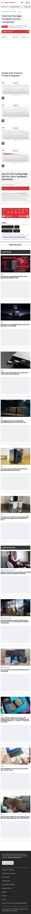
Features (4, 26)
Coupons (4, 895)
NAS (19, 11)
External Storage (7, 227)
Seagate (16, 231)
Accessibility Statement (8, 884)
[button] (29, 2)
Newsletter (26, 37)
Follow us (17, 37)
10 (23, 210)
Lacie (16, 227)
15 (19, 212)
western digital (7, 231)
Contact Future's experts (8, 873)
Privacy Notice (23, 195)
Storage (14, 11)
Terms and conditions (8, 869)
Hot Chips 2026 (15, 7)
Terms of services (21, 193)
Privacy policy (5, 877)
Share (5, 37)
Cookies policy (6, 881)
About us (4, 892)
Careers (4, 899)
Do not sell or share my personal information (14, 903)
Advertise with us (7, 888)
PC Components (6, 11)
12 (8, 212)
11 (26, 210)
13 (12, 212)
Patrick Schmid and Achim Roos (19, 26)
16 (23, 212)
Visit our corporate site (14, 857)
